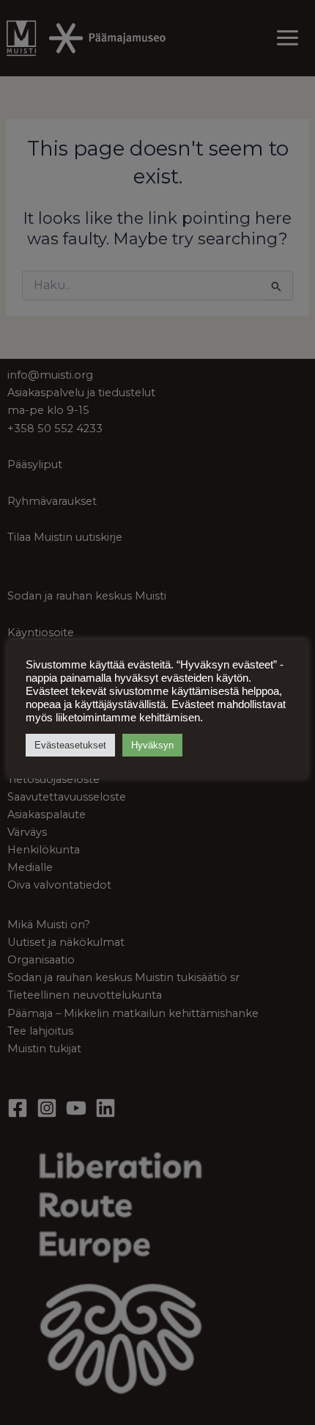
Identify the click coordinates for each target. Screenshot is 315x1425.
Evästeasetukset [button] (70, 745)
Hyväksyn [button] (152, 745)
